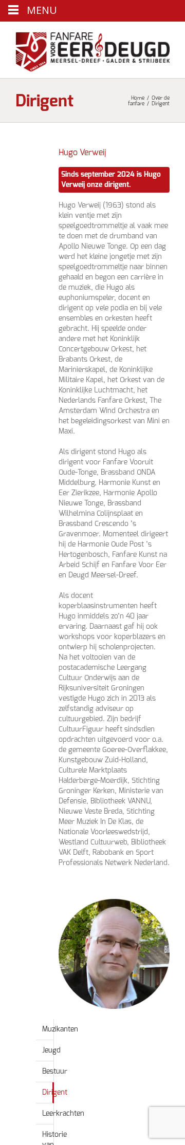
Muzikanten (60, 1029)
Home (137, 98)
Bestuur (54, 1071)
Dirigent (54, 1092)
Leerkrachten (63, 1113)
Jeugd (51, 1050)
